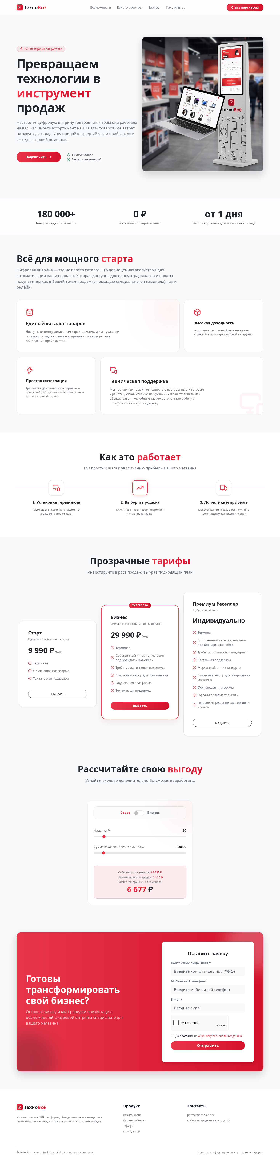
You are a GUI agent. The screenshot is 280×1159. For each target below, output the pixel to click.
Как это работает (129, 7)
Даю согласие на (208, 1036)
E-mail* (176, 999)
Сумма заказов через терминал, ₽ (119, 847)
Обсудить (222, 723)
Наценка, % (102, 830)
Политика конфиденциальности (218, 1152)
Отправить (208, 1045)
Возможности (100, 7)
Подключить (36, 157)
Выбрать (57, 694)
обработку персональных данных (220, 1036)
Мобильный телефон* (189, 981)
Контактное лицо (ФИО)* (191, 963)
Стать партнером (245, 7)
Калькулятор (175, 7)
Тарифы (154, 7)
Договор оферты (252, 1152)
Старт (125, 812)
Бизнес (153, 812)
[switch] (139, 813)
